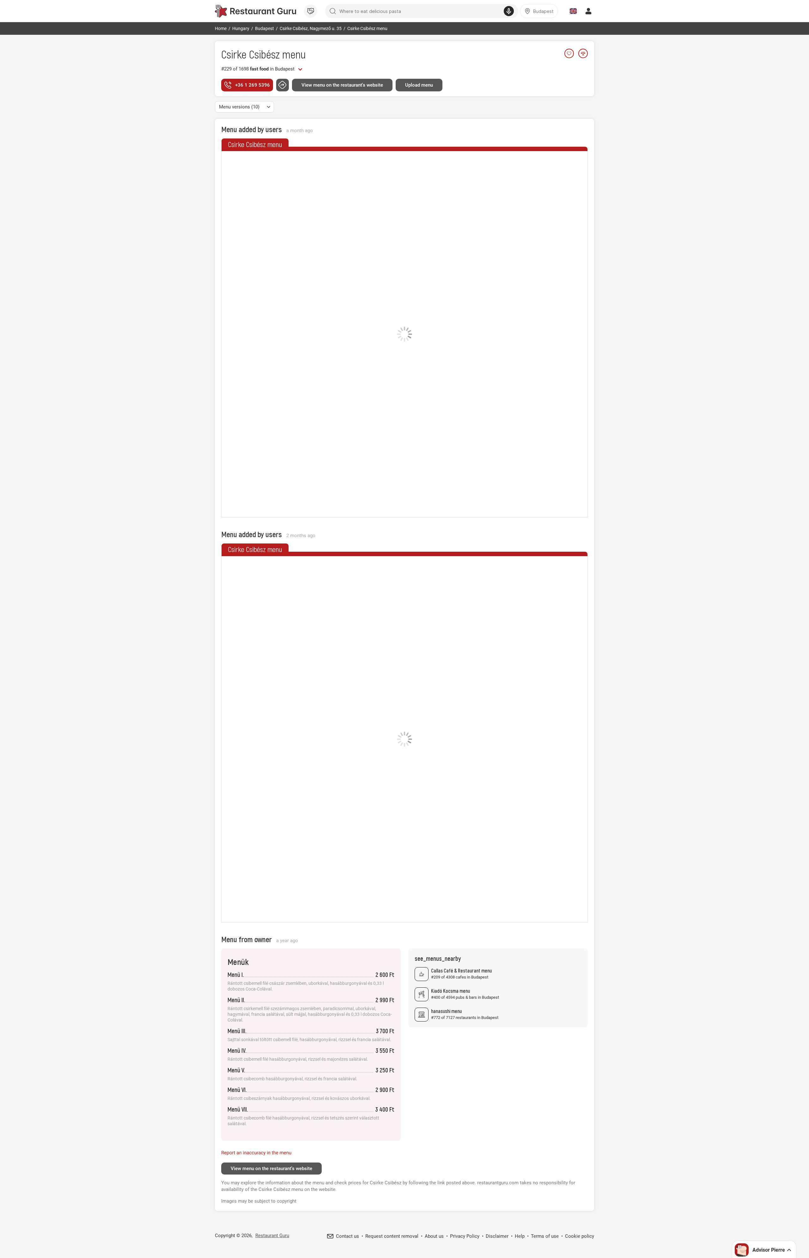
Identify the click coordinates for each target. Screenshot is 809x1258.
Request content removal (391, 1236)
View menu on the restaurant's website (342, 85)
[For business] (311, 11)
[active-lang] (573, 11)
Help (520, 1236)
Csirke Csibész (250, 54)
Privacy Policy (464, 1236)
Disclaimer (497, 1236)
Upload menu (419, 85)
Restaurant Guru (272, 1235)
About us (434, 1236)
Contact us (347, 1236)
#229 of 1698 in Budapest (258, 69)
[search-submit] (333, 11)
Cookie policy (579, 1236)
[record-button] (509, 11)
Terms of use (545, 1236)
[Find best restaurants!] (255, 11)
